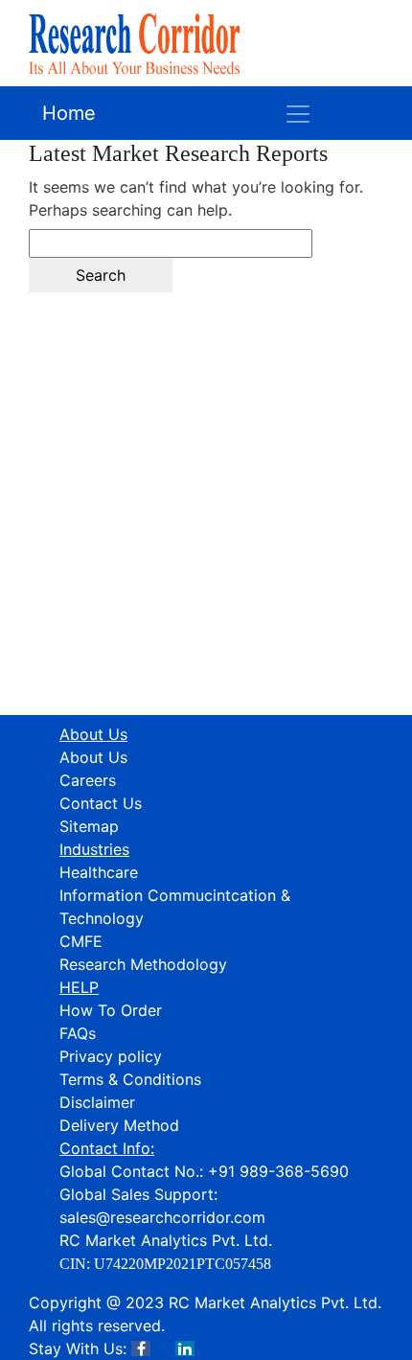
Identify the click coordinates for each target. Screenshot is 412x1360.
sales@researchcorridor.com (162, 1217)
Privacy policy (110, 1056)
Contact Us (100, 803)
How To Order (110, 1010)
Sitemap (89, 826)
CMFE (81, 941)
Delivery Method (119, 1125)
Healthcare (98, 872)
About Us (93, 757)
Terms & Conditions (130, 1079)
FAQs (77, 1033)
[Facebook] (140, 1348)
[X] (163, 1348)
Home (69, 113)
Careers (87, 780)
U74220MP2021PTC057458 (182, 1264)
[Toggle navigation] (298, 113)
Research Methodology (143, 964)
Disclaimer (97, 1102)
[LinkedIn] (185, 1348)
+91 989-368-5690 (278, 1171)
